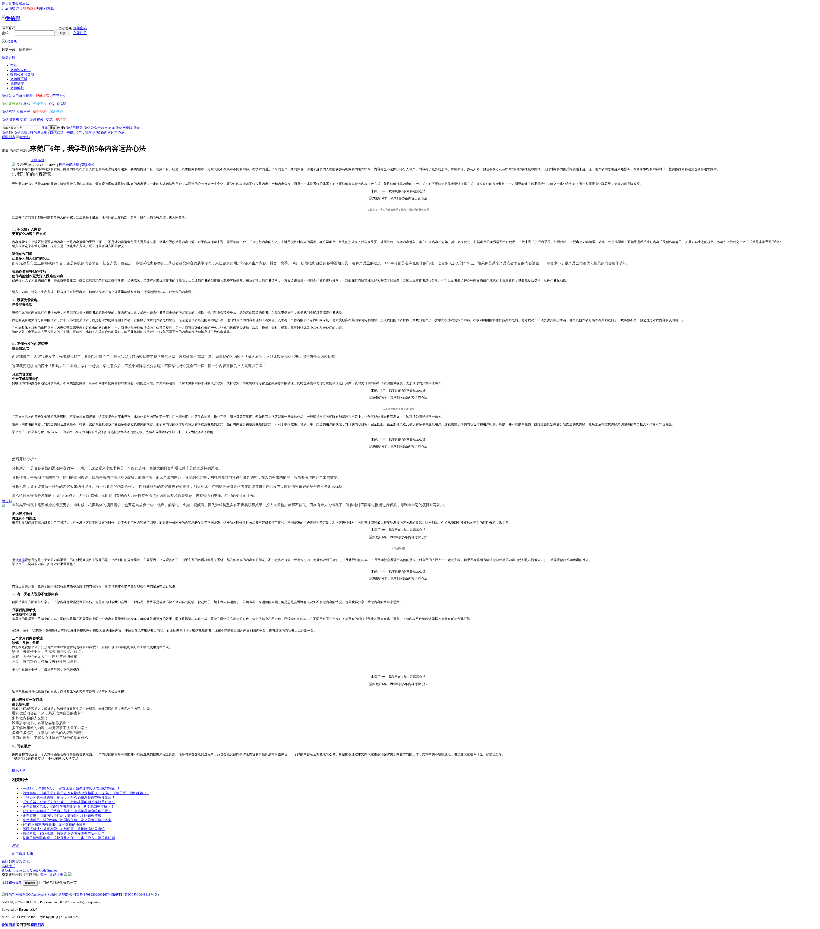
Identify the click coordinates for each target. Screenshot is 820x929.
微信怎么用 (10, 96)
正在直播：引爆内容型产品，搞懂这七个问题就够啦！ (64, 815)
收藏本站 (22, 4)
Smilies (52, 870)
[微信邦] (11, 18)
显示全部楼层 (69, 165)
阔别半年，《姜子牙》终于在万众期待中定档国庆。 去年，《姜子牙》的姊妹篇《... (86, 793)
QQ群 (61, 104)
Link (26, 870)
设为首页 (8, 4)
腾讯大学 (19, 770)
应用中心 (58, 96)
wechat (110, 127)
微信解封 (17, 88)
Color (9, 870)
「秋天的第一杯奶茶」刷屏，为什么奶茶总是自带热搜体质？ (69, 797)
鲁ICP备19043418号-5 (141, 894)
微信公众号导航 (22, 74)
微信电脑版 (74, 127)
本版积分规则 (12, 883)
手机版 (49, 894)
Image (17, 870)
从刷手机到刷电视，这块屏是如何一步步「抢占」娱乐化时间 (69, 838)
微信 (26, 104)
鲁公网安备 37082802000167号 (88, 894)
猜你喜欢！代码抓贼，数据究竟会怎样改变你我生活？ (64, 833)
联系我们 (30, 8)
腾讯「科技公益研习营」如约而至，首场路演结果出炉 (64, 829)
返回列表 (8, 137)
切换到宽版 (45, 8)
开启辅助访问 (12, 8)
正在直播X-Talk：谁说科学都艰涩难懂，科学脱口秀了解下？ (68, 806)
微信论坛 (20, 70)
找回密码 (80, 28)
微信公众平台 (94, 127)
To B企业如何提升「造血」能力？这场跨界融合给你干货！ (67, 811)
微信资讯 (36, 119)
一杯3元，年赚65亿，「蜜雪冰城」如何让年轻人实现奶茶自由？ (71, 788)
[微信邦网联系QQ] (16, 894)
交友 (23, 119)
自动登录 (65, 28)
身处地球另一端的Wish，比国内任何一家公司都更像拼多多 (67, 820)
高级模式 (8, 866)
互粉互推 (23, 111)
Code (42, 870)
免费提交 (17, 83)
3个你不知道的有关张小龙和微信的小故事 (54, 824)
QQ (51, 104)
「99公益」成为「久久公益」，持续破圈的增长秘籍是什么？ (69, 802)
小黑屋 (60, 894)
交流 (49, 119)
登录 (43, 874)
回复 (15, 846)
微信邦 (7, 132)
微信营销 (8, 111)
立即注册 (80, 33)
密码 (5, 33)
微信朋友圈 (11, 119)
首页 (13, 65)
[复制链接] (37, 160)
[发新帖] (23, 137)
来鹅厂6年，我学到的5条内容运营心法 (95, 132)
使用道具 (19, 854)
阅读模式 (87, 165)
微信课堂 (25, 96)
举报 (29, 854)
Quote (34, 870)
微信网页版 (18, 79)
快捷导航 (8, 57)
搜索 (44, 127)
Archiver (37, 894)
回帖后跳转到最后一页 (60, 883)
